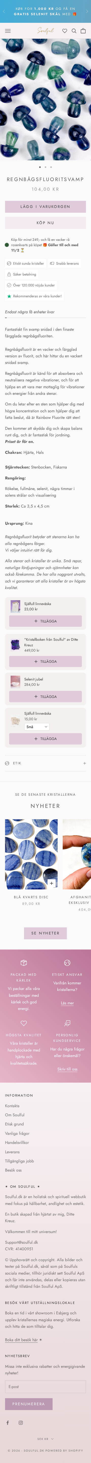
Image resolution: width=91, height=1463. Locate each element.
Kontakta (12, 1106)
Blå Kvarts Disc (31, 897)
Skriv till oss (67, 1069)
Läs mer (67, 1003)
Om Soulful (15, 1115)
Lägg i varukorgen (45, 206)
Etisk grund (14, 1124)
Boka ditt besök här (21, 1340)
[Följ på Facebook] (7, 1422)
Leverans (12, 1152)
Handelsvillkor (17, 1142)
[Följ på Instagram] (20, 1422)
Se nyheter (45, 933)
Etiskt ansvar (67, 974)
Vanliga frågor (17, 1133)
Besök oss (13, 1170)
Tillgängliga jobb (19, 1161)
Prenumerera (28, 1404)
